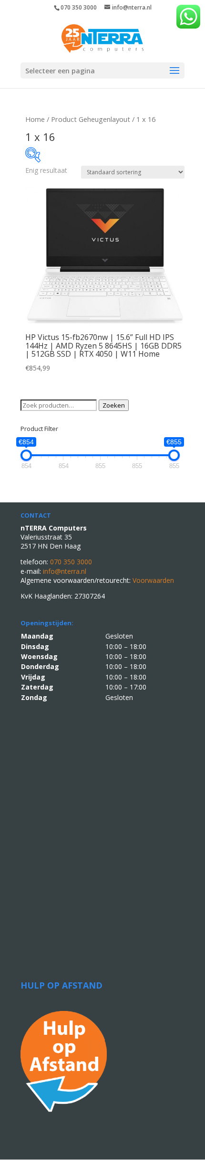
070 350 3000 (79, 7)
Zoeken (113, 405)
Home (35, 119)
